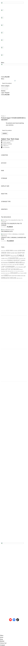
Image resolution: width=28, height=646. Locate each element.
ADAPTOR (20, 253)
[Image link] (12, 546)
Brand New (14, 256)
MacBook (3, 271)
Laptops (3, 607)
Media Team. (4, 633)
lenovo (21, 269)
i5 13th (13, 264)
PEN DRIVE (18, 271)
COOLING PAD (22, 258)
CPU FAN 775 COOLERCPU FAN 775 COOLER (11, 224)
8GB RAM (9, 250)
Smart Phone (4, 610)
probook (22, 271)
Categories (14, 108)
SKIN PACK (7, 273)
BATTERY (5, 255)
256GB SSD (5, 253)
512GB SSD (13, 253)
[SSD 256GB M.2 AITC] (7, 229)
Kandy (3, 592)
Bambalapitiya (5, 589)
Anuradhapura (5, 581)
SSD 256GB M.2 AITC (7, 231)
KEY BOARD (20, 264)
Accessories (4, 604)
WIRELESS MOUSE (8, 278)
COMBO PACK (4, 258)
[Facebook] (14, 619)
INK (15, 264)
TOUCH (21, 273)
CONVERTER (13, 258)
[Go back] (14, 98)
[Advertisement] (14, 298)
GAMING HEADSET (13, 260)
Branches (3, 578)
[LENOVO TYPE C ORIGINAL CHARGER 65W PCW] (14, 235)
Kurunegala (4, 584)
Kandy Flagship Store (7, 595)
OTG (14, 271)
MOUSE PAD (10, 271)
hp (23, 262)
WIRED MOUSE (21, 275)
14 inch (15, 250)
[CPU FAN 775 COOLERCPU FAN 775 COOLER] (14, 221)
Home (2, 116)
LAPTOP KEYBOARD (12, 269)
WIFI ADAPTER (13, 275)
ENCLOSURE (4, 260)
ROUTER (3, 273)
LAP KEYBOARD (19, 267)
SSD (19, 273)
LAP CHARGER (8, 267)
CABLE (20, 255)
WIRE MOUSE (19, 278)
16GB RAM (21, 250)
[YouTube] (10, 619)
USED (6, 275)
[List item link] (14, 562)
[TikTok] (17, 619)
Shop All (3, 598)
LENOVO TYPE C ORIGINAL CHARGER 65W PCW (13, 238)
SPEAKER (14, 273)
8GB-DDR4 (3, 250)
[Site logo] (12, 5)
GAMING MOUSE (15, 262)
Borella (3, 587)
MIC (6, 271)
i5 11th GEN (8, 264)
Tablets (3, 613)
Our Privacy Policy (6, 626)
